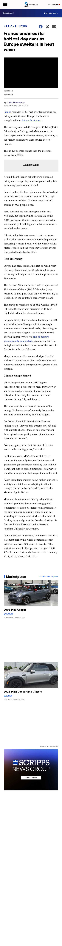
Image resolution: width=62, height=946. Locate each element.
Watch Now (53, 5)
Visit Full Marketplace (48, 577)
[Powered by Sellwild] (54, 746)
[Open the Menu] (5, 4)
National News (15, 26)
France (8, 111)
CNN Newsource (16, 102)
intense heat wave (31, 120)
